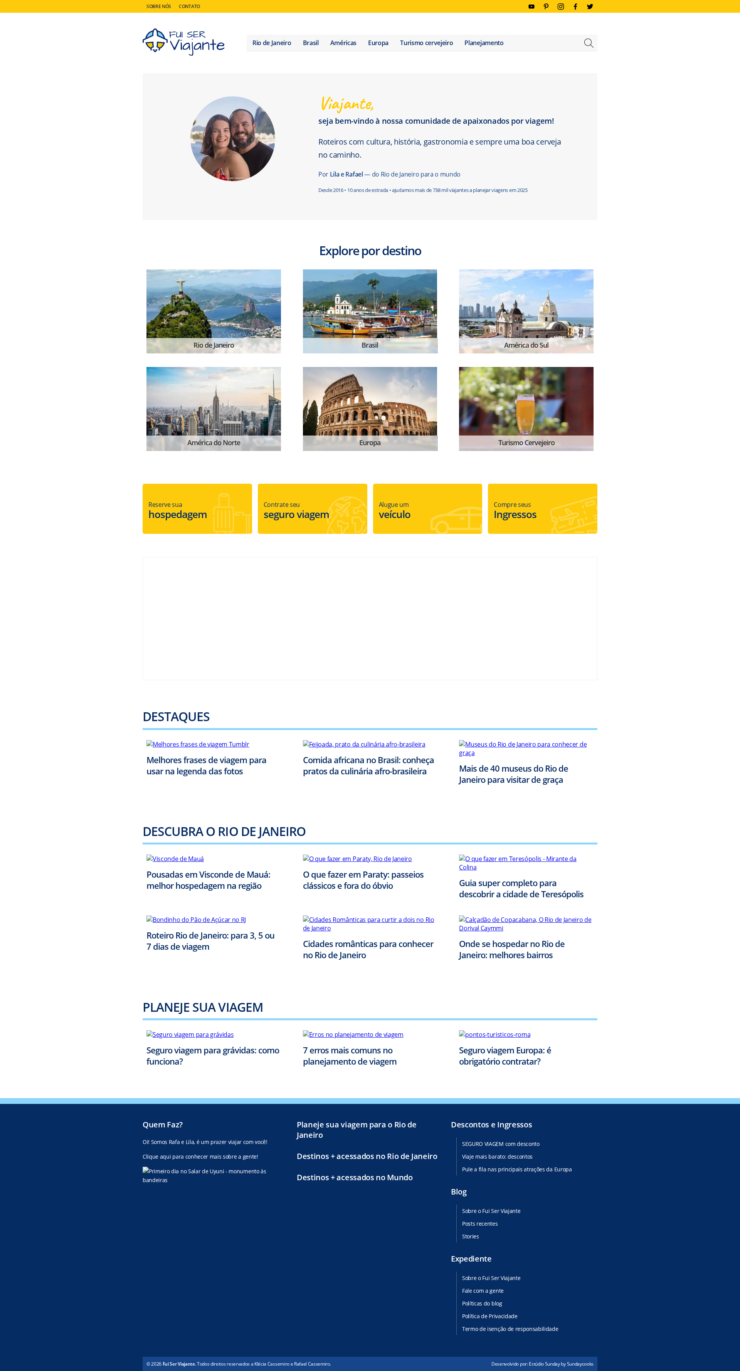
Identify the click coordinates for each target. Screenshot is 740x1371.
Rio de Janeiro (271, 43)
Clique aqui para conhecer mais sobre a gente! (200, 1156)
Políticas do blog (482, 1303)
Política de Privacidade (490, 1316)
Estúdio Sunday (544, 1364)
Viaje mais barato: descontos (497, 1156)
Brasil (311, 43)
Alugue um (394, 510)
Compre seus (515, 510)
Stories (470, 1236)
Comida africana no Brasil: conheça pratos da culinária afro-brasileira (368, 765)
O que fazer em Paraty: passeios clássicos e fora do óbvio (363, 879)
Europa (378, 43)
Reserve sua (177, 510)
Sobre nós (158, 6)
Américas (343, 43)
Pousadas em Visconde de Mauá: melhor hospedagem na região (208, 879)
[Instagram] (560, 6)
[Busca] (589, 44)
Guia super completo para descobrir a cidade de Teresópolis (521, 888)
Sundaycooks (580, 1364)
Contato (189, 6)
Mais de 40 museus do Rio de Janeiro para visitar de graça (513, 773)
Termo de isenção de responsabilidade (510, 1328)
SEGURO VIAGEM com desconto (501, 1143)
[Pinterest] (546, 6)
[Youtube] (531, 6)
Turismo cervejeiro (426, 43)
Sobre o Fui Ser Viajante (491, 1211)
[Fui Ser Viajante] (184, 43)
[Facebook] (575, 6)
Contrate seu (296, 510)
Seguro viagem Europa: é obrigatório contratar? (505, 1055)
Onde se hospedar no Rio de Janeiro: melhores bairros (512, 949)
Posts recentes (480, 1223)
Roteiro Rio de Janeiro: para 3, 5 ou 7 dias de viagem (210, 940)
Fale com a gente (483, 1290)
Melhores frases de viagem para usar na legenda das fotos (206, 765)
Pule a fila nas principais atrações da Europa (517, 1169)
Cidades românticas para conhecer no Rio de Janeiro (368, 949)
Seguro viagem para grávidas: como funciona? (212, 1055)
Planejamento (483, 43)
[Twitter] (590, 6)
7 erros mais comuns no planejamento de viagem (350, 1055)
